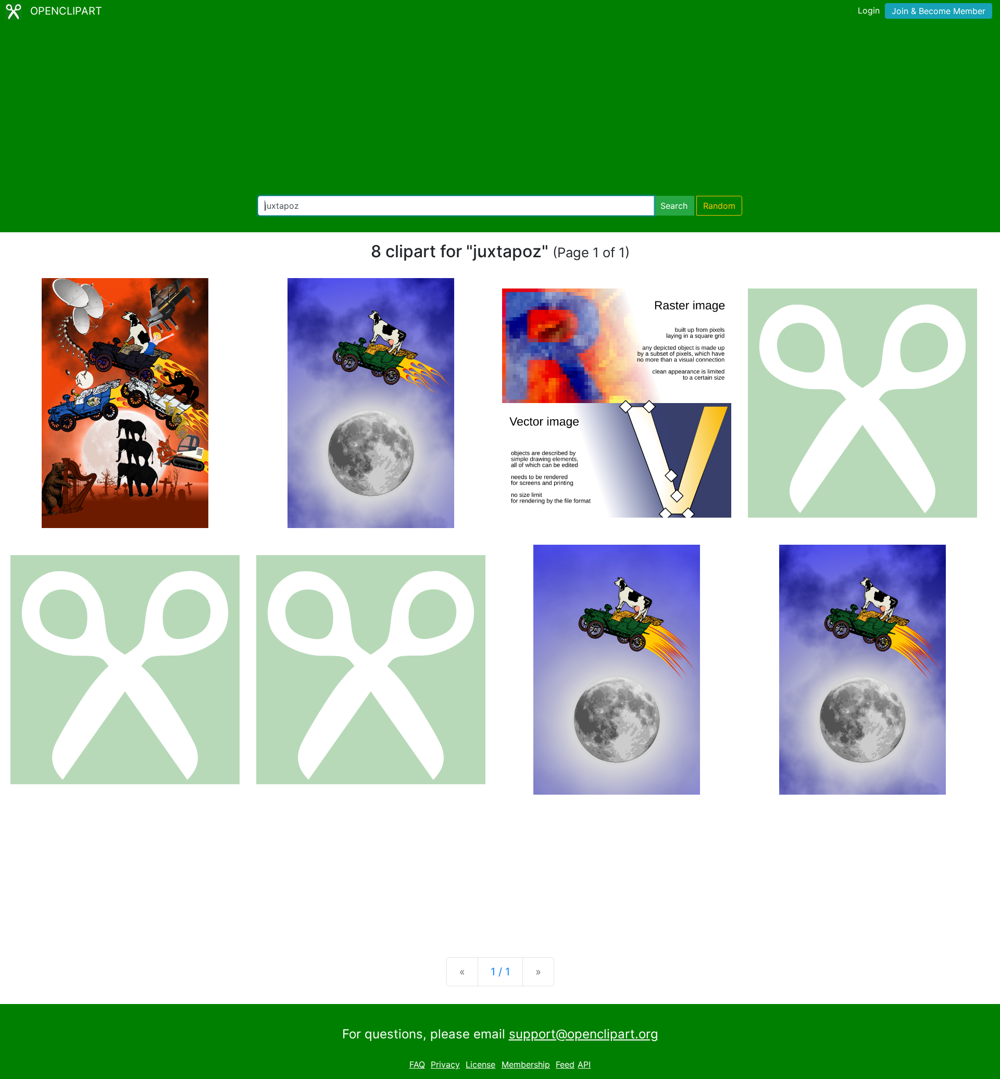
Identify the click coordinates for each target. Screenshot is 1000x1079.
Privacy (445, 1064)
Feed (565, 1064)
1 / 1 (500, 971)
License (480, 1064)
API (584, 1064)
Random (719, 205)
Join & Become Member (938, 11)
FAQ (417, 1064)
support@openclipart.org (583, 1034)
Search (674, 205)
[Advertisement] (500, 109)
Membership (526, 1064)
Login (869, 10)
